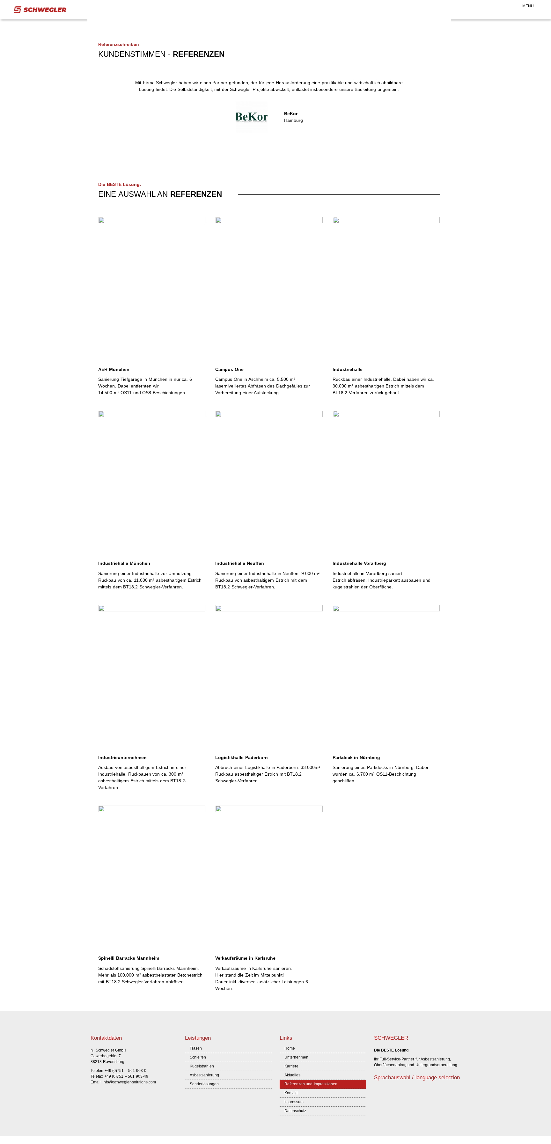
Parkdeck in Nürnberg (356, 757)
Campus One (229, 369)
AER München (113, 369)
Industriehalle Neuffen (239, 563)
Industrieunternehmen (122, 757)
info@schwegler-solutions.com (129, 1082)
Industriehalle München (124, 563)
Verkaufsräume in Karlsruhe (245, 958)
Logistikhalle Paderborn (241, 757)
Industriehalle (348, 369)
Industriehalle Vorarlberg (359, 563)
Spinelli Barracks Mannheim (128, 958)
